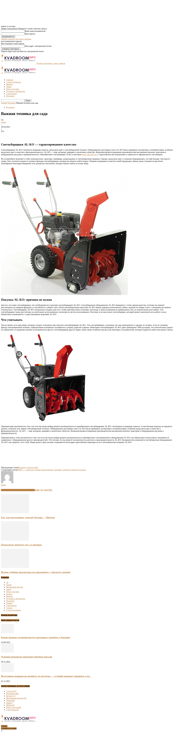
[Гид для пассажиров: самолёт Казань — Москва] (15, 512)
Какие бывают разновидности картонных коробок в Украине (35, 637)
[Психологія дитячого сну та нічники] (15, 540)
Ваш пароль (30, 34)
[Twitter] (14, 135)
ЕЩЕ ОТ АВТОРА (43, 490)
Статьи (9, 608)
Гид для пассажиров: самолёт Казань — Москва (28, 517)
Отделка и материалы (15, 91)
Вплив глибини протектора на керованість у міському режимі (35, 572)
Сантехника (11, 94)
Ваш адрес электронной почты (38, 46)
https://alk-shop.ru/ (89, 154)
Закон (8, 589)
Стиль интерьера (13, 82)
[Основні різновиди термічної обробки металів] (7, 652)
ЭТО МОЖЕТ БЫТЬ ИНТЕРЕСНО (18, 490)
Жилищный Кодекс (14, 587)
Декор (8, 87)
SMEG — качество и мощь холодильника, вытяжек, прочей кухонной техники (51, 470)
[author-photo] (7, 483)
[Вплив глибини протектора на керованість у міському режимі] (15, 567)
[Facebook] (5, 135)
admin (3, 122)
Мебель (9, 84)
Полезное (10, 96)
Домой (4, 103)
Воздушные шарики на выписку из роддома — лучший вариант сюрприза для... (46, 676)
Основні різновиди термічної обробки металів (26, 656)
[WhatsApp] (33, 135)
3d (7, 582)
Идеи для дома (12, 89)
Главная (9, 80)
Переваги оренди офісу (28, 467)
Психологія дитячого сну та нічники (21, 544)
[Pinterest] (23, 135)
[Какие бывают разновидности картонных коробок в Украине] (7, 632)
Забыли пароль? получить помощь (16, 39)
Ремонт (9, 603)
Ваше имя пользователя (35, 31)
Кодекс (9, 594)
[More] (42, 135)
